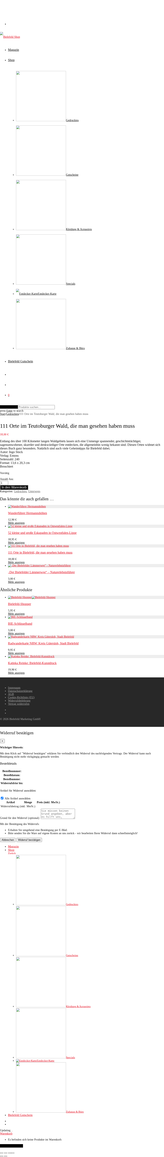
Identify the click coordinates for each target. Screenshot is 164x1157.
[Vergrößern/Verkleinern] (1, 1153)
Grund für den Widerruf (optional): (20, 818)
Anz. (11, 479)
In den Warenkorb (14, 487)
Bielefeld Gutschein (20, 361)
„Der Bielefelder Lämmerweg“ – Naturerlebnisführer (41, 572)
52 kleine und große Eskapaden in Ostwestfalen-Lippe (42, 532)
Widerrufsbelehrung (19, 700)
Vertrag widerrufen (18, 703)
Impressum (14, 687)
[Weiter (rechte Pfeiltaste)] (5, 1156)
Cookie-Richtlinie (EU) (21, 697)
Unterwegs (34, 491)
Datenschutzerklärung (20, 690)
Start (2, 413)
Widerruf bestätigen (29, 839)
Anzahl (4, 479)
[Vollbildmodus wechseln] (5, 1153)
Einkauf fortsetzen (11, 1146)
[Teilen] (9, 1153)
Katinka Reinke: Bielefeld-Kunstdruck (32, 663)
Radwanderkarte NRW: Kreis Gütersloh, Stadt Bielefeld (43, 643)
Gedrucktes (12, 413)
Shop (11, 60)
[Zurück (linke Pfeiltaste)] (1, 1156)
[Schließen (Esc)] (12, 1153)
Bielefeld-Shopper (19, 604)
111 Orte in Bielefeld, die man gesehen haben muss (40, 552)
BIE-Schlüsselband (20, 623)
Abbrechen (8, 839)
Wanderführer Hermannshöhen (27, 513)
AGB (11, 694)
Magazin (13, 49)
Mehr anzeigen (16, 522)
